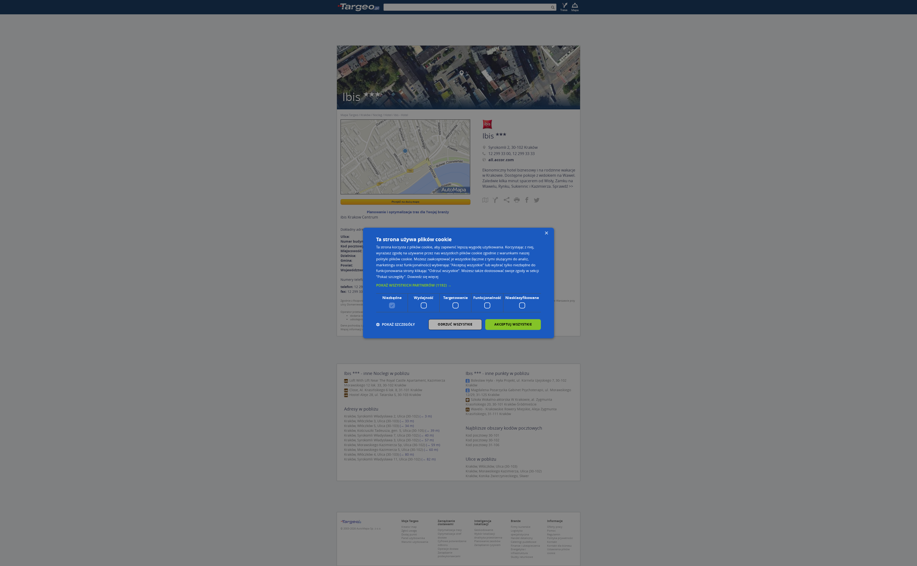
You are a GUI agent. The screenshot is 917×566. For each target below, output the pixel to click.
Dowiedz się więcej (422, 276)
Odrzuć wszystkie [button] (455, 324)
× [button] (546, 233)
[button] (458, 285)
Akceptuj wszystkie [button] (513, 324)
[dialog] (458, 283)
